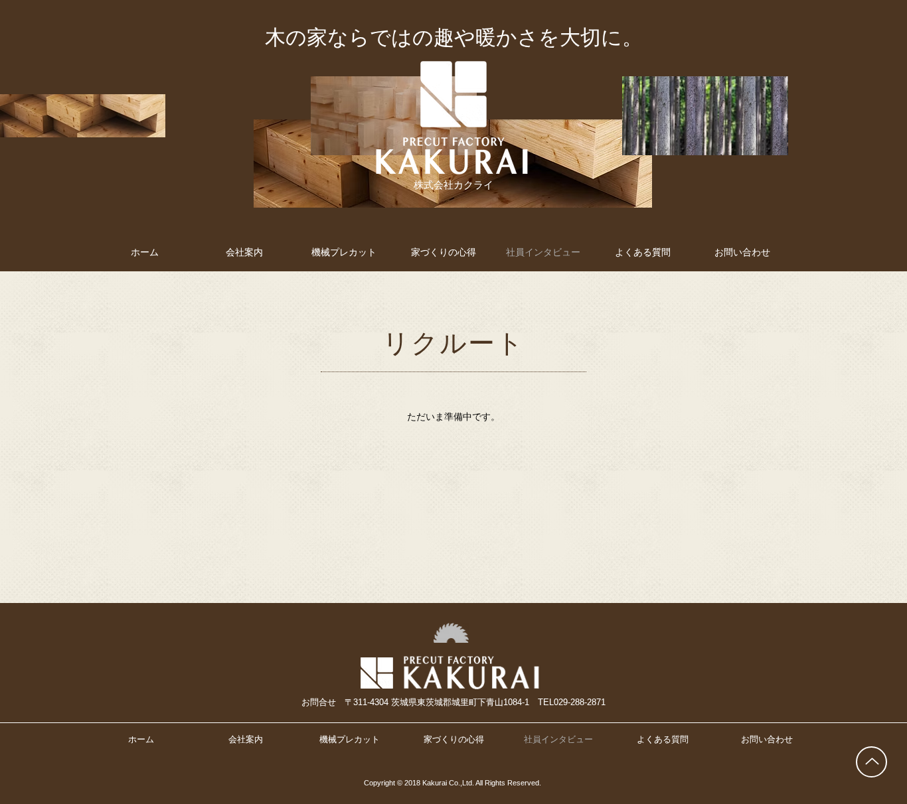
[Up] (871, 761)
